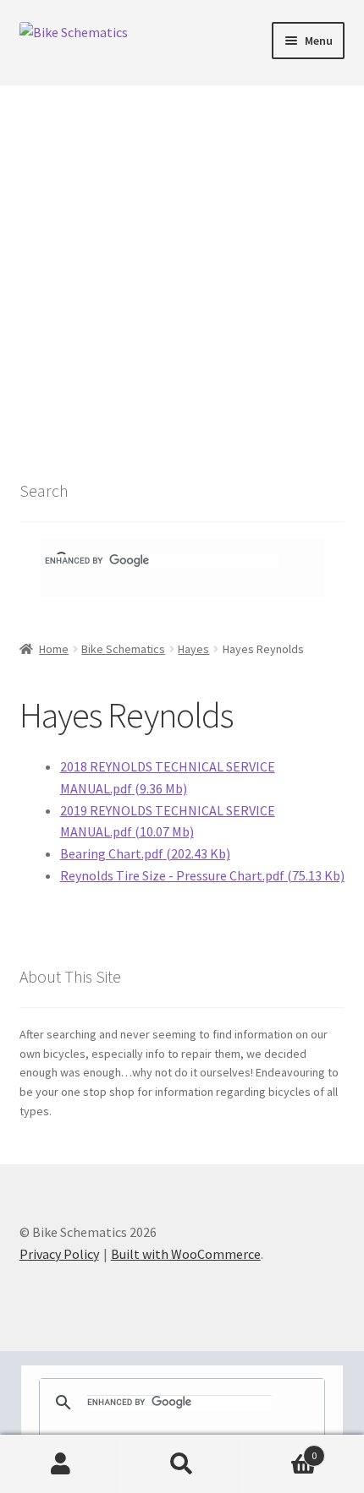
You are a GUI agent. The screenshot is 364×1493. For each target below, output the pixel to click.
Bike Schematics (123, 649)
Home (54, 649)
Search (181, 1464)
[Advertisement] (182, 275)
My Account (60, 1464)
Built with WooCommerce (186, 1253)
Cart (280, 1449)
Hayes (193, 649)
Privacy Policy (59, 1253)
